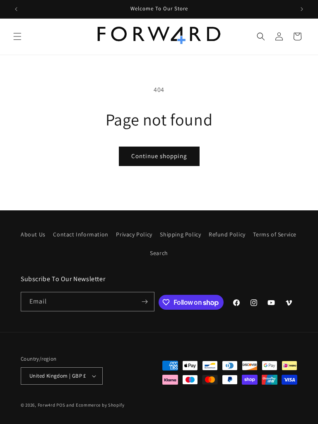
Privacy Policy (134, 234)
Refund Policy (227, 234)
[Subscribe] (145, 301)
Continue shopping (159, 156)
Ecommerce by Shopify (100, 405)
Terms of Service (274, 234)
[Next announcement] (302, 9)
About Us (33, 234)
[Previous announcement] (16, 9)
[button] (17, 36)
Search (159, 253)
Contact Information (80, 234)
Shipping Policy (180, 234)
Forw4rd (46, 405)
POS (60, 405)
